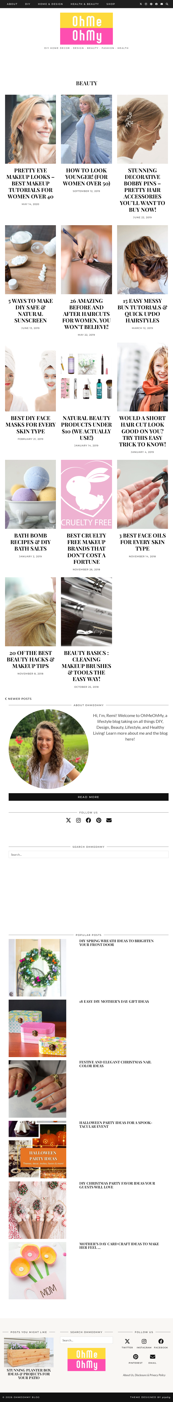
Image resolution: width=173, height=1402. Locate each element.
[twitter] (68, 820)
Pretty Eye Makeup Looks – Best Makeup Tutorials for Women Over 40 (30, 183)
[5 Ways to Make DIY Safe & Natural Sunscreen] (30, 259)
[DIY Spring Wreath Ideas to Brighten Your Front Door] (37, 967)
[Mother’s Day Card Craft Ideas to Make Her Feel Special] (37, 1271)
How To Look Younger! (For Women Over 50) (86, 177)
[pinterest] (98, 820)
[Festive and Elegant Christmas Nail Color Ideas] (37, 1089)
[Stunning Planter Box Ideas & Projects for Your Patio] (29, 1352)
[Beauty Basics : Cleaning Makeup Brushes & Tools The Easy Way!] (86, 611)
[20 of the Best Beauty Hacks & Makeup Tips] (30, 611)
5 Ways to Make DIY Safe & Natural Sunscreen (30, 310)
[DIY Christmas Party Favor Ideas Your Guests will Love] (37, 1210)
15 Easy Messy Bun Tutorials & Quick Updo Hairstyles (142, 310)
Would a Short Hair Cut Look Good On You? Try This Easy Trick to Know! (142, 431)
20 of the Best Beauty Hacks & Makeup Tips (30, 659)
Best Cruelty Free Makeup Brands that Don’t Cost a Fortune (86, 548)
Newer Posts (19, 698)
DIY (27, 4)
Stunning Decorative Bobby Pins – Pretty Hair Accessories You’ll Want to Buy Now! (142, 190)
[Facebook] (156, 4)
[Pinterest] (151, 4)
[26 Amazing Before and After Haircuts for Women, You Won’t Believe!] (86, 259)
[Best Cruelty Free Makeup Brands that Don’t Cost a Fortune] (86, 494)
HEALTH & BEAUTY (85, 4)
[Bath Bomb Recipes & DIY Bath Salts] (30, 494)
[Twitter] (141, 4)
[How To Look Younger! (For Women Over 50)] (86, 129)
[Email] (162, 4)
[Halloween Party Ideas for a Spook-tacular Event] (37, 1149)
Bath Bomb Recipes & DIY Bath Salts (30, 542)
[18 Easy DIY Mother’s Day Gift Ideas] (37, 1028)
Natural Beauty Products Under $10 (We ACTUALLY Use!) (86, 428)
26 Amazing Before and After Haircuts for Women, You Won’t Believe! (86, 313)
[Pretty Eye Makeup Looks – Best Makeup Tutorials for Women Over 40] (30, 129)
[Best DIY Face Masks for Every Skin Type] (30, 377)
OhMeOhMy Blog (27, 1397)
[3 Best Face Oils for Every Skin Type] (142, 494)
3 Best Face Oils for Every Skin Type (142, 542)
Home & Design (50, 4)
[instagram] (78, 820)
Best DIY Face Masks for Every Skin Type (30, 424)
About (12, 4)
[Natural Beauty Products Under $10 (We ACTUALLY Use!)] (86, 377)
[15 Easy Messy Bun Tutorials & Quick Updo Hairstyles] (142, 259)
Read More (88, 797)
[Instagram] (146, 4)
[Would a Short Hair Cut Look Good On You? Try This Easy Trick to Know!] (142, 377)
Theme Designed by (150, 1397)
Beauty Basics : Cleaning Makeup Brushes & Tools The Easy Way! (86, 665)
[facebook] (88, 820)
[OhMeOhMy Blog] (86, 29)
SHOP (111, 4)
